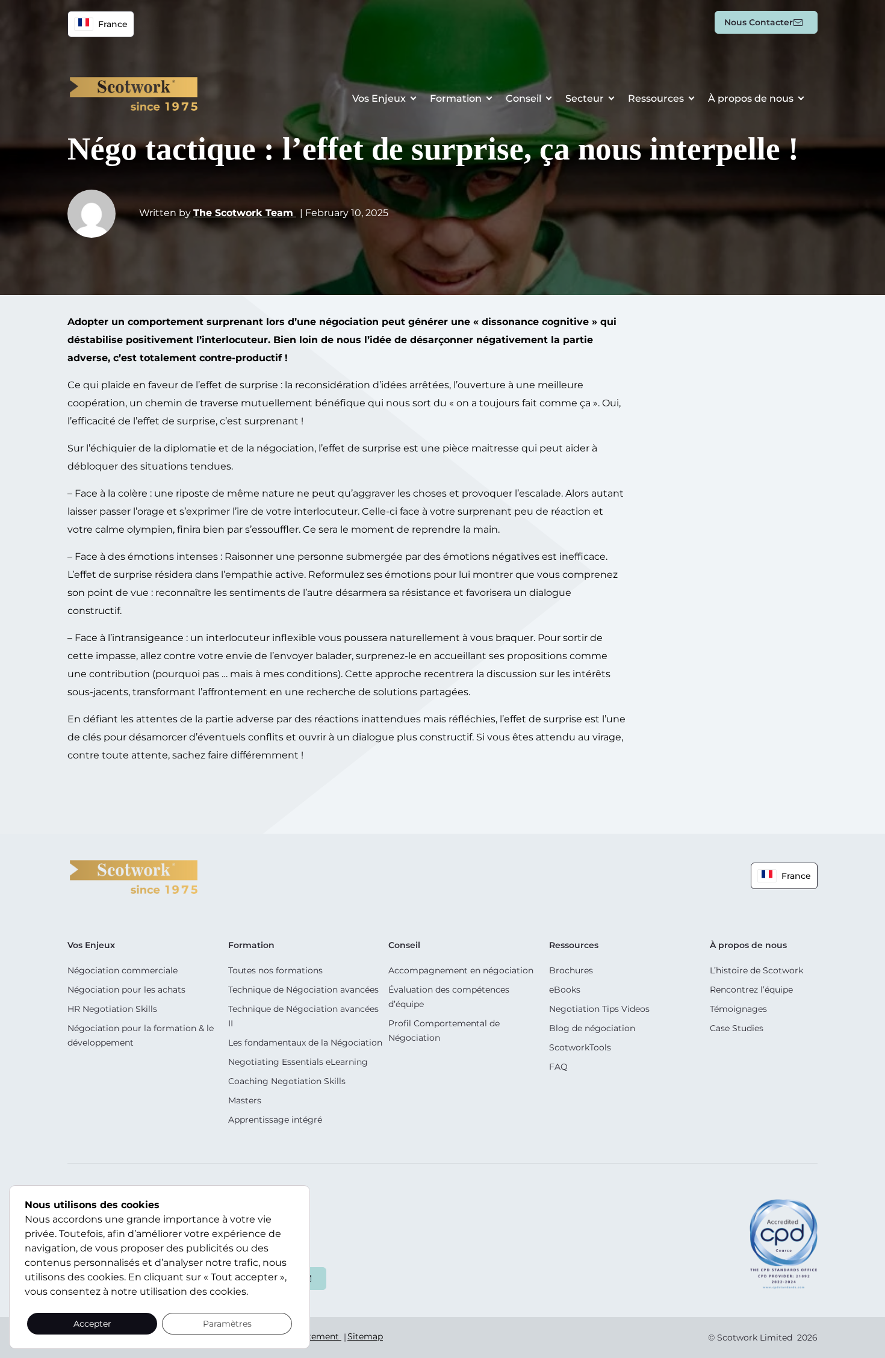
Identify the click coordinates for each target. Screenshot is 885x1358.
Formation (456, 98)
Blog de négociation (592, 1028)
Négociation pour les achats (126, 989)
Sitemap (365, 1336)
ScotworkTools (580, 1047)
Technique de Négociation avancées (303, 989)
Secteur (584, 98)
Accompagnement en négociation (460, 970)
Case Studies (736, 1028)
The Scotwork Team (244, 213)
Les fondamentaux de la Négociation (305, 1042)
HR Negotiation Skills (112, 1008)
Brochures (571, 970)
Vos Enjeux (379, 98)
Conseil (523, 98)
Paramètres (227, 1323)
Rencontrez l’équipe (751, 989)
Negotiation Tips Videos (599, 1008)
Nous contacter (758, 22)
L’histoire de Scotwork (756, 970)
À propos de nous (750, 98)
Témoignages (738, 1008)
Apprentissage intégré (275, 1119)
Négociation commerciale (122, 970)
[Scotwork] (133, 876)
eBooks (564, 989)
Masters (244, 1100)
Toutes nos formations (275, 970)
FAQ (558, 1066)
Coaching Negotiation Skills (287, 1081)
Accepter (92, 1323)
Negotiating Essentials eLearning (298, 1061)
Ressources (656, 98)
